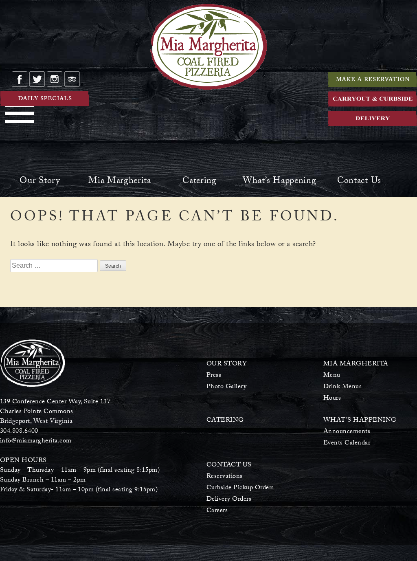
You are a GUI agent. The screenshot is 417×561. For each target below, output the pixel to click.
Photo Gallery (226, 387)
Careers (217, 511)
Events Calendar (346, 443)
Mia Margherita (119, 182)
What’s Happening (279, 182)
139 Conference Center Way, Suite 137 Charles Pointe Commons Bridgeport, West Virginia (55, 412)
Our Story (40, 182)
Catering (199, 182)
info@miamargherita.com (36, 441)
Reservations (224, 476)
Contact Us (359, 182)
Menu (331, 375)
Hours (332, 398)
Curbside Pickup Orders (240, 488)
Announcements (346, 432)
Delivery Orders (228, 499)
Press (213, 375)
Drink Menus (342, 387)
